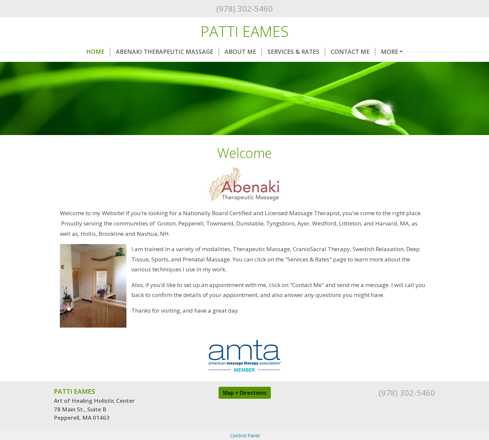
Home (95, 52)
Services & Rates (293, 52)
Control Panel (244, 435)
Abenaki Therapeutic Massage (164, 52)
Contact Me (350, 52)
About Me (240, 52)
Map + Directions (244, 392)
